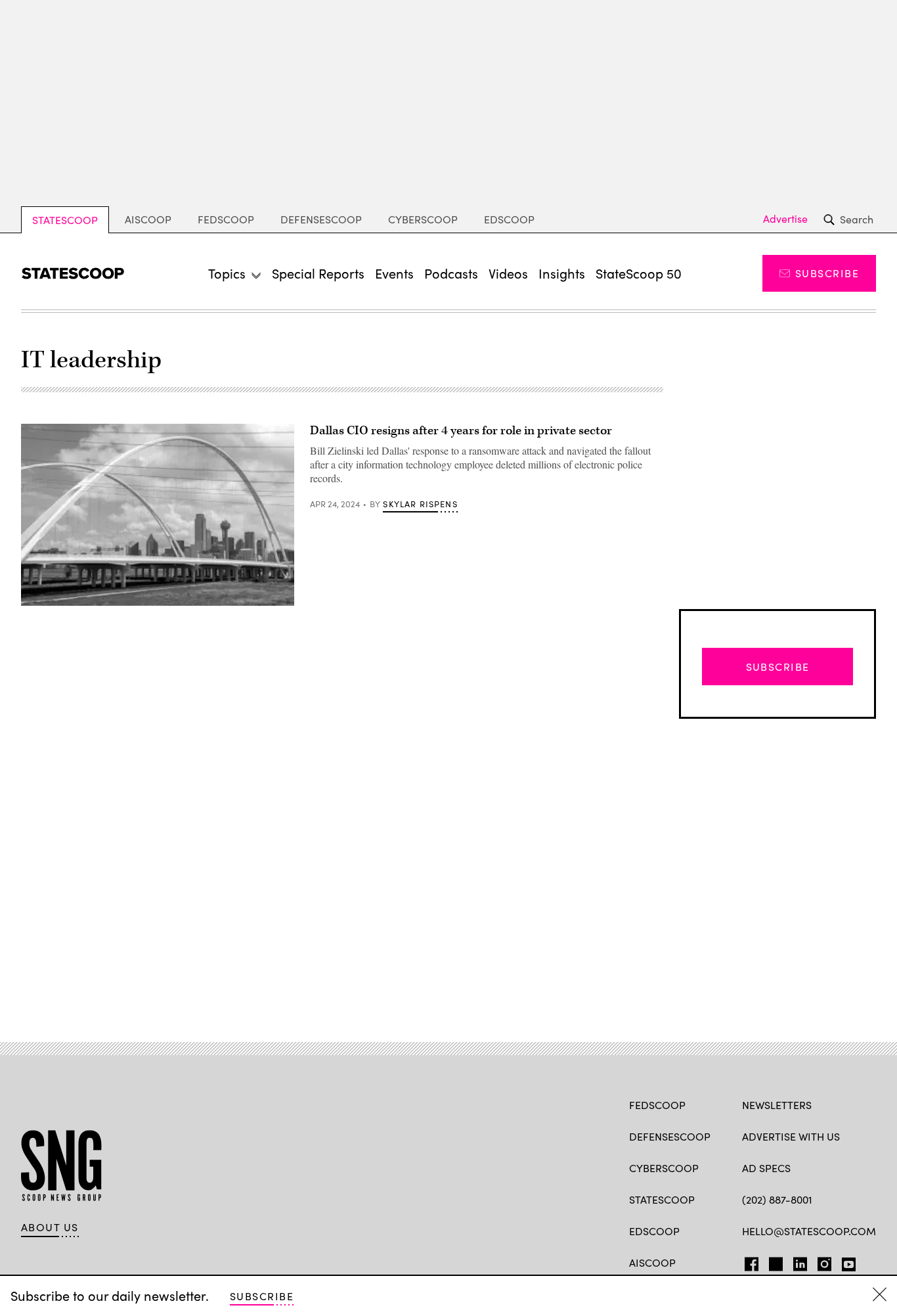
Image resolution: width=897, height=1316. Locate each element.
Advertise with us (791, 1136)
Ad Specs (766, 1168)
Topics (227, 273)
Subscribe (827, 273)
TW (773, 1261)
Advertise (785, 218)
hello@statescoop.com (809, 1231)
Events (394, 273)
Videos (508, 273)
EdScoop (509, 219)
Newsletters (777, 1105)
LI (795, 1261)
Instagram (824, 1261)
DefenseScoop (321, 219)
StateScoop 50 (639, 273)
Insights (561, 273)
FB (748, 1261)
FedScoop (226, 219)
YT (845, 1261)
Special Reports (318, 273)
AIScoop (148, 219)
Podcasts (451, 273)
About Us (50, 1227)
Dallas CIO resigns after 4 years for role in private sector (461, 430)
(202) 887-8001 (777, 1199)
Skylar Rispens (420, 504)
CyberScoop (423, 219)
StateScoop (65, 220)
